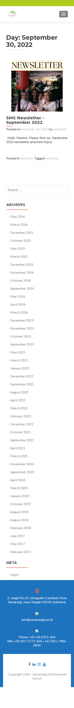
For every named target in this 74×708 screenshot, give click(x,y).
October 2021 (20, 432)
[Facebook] (29, 664)
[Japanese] (14, 3)
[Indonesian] (24, 3)
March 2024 (19, 312)
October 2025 (20, 240)
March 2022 (19, 408)
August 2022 (19, 392)
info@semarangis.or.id (37, 619)
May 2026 (17, 216)
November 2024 (22, 272)
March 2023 (19, 360)
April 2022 (17, 400)
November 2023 (22, 328)
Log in (14, 574)
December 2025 (21, 232)
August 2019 (19, 512)
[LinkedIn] (34, 664)
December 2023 (21, 320)
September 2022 (22, 384)
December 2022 (21, 376)
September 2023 (22, 344)
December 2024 (21, 264)
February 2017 (20, 552)
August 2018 (19, 520)
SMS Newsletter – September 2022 (25, 120)
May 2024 (17, 296)
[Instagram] (39, 664)
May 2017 (17, 544)
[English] (3, 3)
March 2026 (19, 224)
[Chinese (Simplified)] (8, 3)
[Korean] (19, 3)
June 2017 (17, 536)
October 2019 (20, 504)
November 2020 (22, 464)
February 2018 (20, 528)
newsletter (27, 158)
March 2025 (19, 256)
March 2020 (19, 488)
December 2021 (21, 424)
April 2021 (17, 448)
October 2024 (20, 280)
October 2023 (20, 336)
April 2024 (17, 304)
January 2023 (19, 368)
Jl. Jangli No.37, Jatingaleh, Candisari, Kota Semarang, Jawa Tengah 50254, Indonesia (37, 600)
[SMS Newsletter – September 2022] (37, 85)
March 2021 (19, 456)
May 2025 (17, 248)
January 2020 (19, 496)
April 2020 (17, 480)
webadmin (60, 129)
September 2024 (22, 288)
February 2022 (20, 416)
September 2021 (22, 440)
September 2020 (22, 472)
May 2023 (17, 352)
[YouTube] (44, 664)
